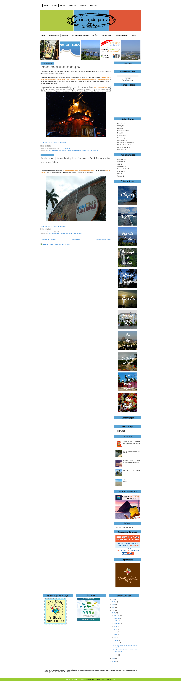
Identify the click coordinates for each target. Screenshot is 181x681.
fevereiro (116, 643)
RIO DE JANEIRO (54, 35)
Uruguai (119, 176)
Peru (118, 173)
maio (115, 634)
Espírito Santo (121, 130)
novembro (117, 618)
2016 (113, 604)
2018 (113, 599)
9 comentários (66, 148)
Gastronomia (62, 150)
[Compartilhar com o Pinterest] (50, 146)
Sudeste (79, 233)
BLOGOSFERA (93, 5)
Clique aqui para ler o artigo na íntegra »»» (53, 142)
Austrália (120, 161)
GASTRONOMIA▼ (107, 35)
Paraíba (119, 138)
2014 (113, 610)
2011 (113, 661)
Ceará (119, 128)
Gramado (69, 150)
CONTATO (54, 5)
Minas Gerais (121, 135)
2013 (113, 613)
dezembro (117, 615)
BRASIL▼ (65, 35)
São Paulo (120, 150)
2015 (113, 607)
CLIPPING (62, 5)
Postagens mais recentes (48, 239)
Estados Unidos (122, 169)
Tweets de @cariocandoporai (124, 527)
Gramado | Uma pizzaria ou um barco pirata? (61, 67)
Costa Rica (120, 166)
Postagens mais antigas (103, 239)
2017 (113, 602)
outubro (116, 621)
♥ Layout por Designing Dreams (75, 679)
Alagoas (120, 123)
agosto (116, 626)
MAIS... (134, 35)
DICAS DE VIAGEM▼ (122, 35)
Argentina (120, 159)
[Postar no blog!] (43, 146)
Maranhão (120, 133)
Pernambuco (121, 140)
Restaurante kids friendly (79, 150)
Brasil (49, 150)
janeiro (116, 655)
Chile (118, 164)
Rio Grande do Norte (123, 142)
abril (115, 637)
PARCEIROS (83, 5)
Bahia (119, 126)
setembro (117, 623)
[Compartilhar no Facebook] (48, 146)
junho (115, 632)
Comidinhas (55, 150)
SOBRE (46, 5)
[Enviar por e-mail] (41, 146)
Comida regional (56, 233)
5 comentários (66, 231)
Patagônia (120, 171)
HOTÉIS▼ (95, 35)
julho (115, 629)
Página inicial (76, 239)
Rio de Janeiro (73, 233)
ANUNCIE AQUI (72, 5)
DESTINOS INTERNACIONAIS (80, 35)
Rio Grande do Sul (91, 150)
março (116, 640)
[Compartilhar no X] (45, 146)
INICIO (43, 35)
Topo (113, 679)
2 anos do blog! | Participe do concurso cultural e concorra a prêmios (131, 443)
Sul (97, 150)
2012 (113, 658)
